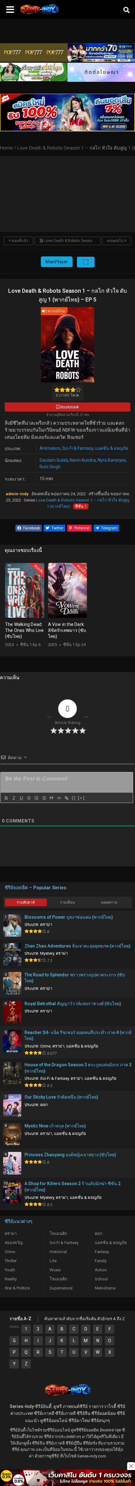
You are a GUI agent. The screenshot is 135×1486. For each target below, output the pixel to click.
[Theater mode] (85, 262)
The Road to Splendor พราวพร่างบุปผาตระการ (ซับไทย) (74, 978)
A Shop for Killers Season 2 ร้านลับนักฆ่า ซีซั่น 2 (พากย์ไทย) (72, 1186)
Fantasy (102, 1251)
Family (100, 1260)
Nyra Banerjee (112, 460)
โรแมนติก (58, 1233)
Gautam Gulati (54, 460)
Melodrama (105, 1288)
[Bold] (6, 798)
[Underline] (21, 798)
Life (53, 1260)
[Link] (66, 798)
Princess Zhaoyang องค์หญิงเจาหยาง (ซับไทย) (70, 1154)
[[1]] (14, 1327)
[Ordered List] (36, 798)
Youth (10, 1270)
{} (74, 798)
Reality (11, 1279)
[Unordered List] (43, 798)
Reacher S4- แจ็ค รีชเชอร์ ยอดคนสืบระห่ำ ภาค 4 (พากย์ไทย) (78, 1035)
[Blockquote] (51, 798)
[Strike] (28, 798)
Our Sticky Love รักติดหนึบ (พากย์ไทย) (61, 1097)
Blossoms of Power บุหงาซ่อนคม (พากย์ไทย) (68, 917)
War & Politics (17, 1288)
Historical (58, 1251)
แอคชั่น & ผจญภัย (111, 448)
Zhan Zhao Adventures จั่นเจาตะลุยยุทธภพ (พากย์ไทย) (77, 945)
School (101, 1279)
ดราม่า (46, 924)
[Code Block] (58, 798)
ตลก (44, 1104)
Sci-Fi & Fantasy (77, 448)
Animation (50, 448)
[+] (81, 798)
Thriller (11, 1260)
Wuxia (55, 1270)
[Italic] (13, 798)
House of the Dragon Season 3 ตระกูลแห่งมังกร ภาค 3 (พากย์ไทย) (78, 1068)
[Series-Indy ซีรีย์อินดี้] (39, 14)
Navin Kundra (83, 460)
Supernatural (61, 1288)
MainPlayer (57, 261)
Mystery (47, 953)
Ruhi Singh (50, 466)
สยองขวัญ (14, 1242)
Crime (45, 1046)
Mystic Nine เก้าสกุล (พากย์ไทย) (55, 1125)
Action (101, 1270)
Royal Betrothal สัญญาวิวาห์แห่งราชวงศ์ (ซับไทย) (72, 1003)
